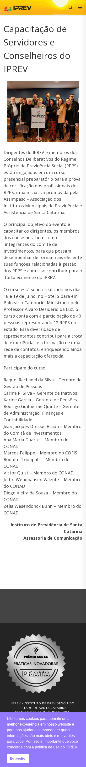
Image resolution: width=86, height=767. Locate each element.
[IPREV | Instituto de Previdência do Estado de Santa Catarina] (18, 6)
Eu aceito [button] (17, 758)
